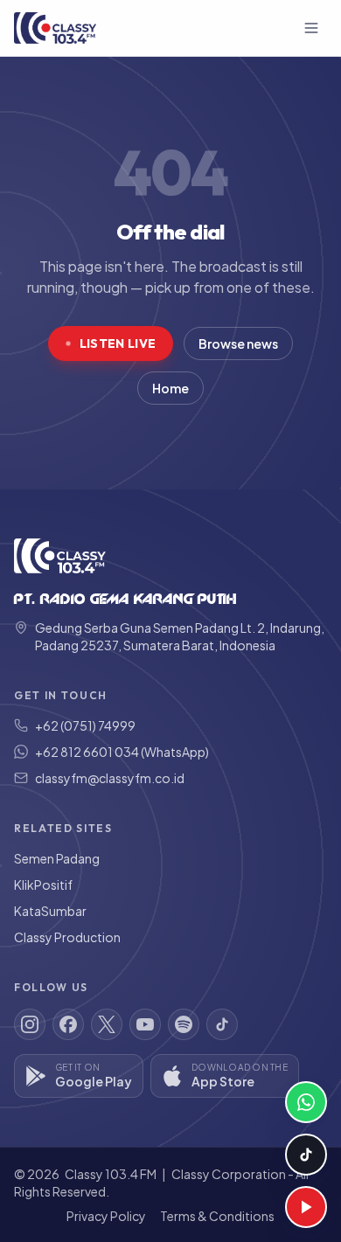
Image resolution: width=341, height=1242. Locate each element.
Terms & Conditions (217, 1216)
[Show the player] (306, 1207)
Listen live (118, 343)
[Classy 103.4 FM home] (55, 28)
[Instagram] (29, 1024)
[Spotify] (183, 1024)
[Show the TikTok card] (306, 1155)
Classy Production (67, 937)
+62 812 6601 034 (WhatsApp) (122, 752)
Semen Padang (57, 858)
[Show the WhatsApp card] (306, 1102)
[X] (106, 1024)
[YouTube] (145, 1024)
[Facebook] (68, 1024)
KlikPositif (43, 884)
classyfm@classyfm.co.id (109, 778)
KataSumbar (50, 911)
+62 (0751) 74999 (85, 725)
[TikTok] (222, 1024)
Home (170, 388)
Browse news (238, 343)
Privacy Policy (106, 1216)
